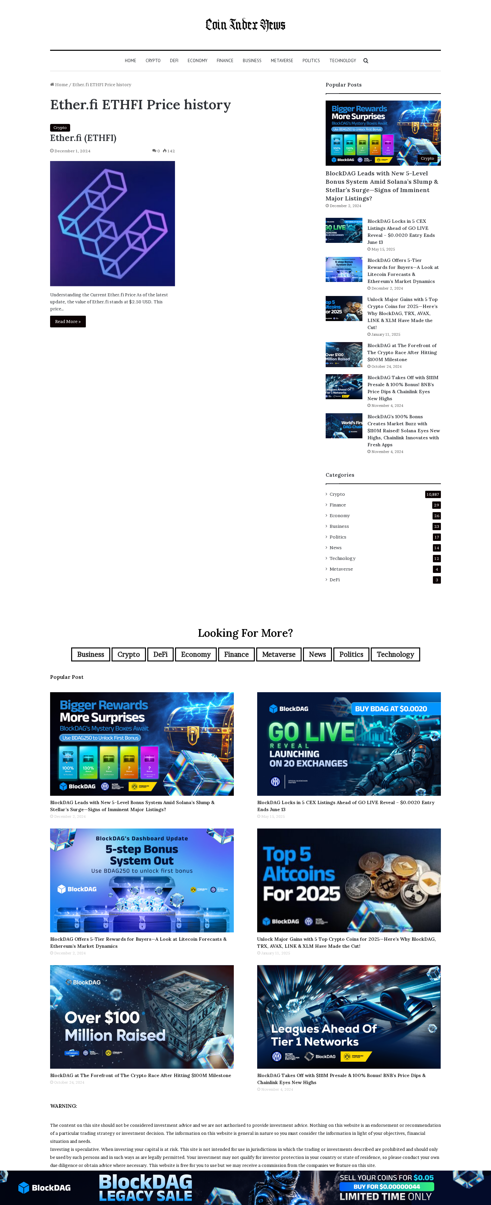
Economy (197, 60)
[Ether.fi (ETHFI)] (112, 223)
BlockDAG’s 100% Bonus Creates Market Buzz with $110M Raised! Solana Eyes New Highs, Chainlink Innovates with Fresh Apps (403, 431)
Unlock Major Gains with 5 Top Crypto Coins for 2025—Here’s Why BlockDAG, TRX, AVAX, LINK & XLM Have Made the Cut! (402, 313)
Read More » (68, 321)
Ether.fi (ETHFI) (83, 137)
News (336, 547)
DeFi (174, 60)
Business (252, 60)
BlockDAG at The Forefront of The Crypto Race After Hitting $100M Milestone (402, 352)
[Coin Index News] (245, 25)
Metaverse (282, 60)
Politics (311, 60)
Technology (342, 60)
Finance (225, 60)
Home (130, 60)
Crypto (153, 60)
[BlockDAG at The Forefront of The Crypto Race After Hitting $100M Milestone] (344, 354)
